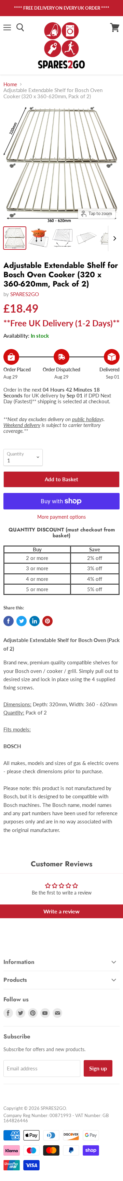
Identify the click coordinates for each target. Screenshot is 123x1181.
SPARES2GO (24, 294)
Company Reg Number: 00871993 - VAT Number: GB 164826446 (56, 1118)
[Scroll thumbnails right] (113, 238)
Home (10, 84)
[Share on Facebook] (8, 621)
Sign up (98, 1068)
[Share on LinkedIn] (34, 621)
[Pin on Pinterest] (47, 621)
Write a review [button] (61, 911)
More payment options (61, 517)
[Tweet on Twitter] (21, 621)
